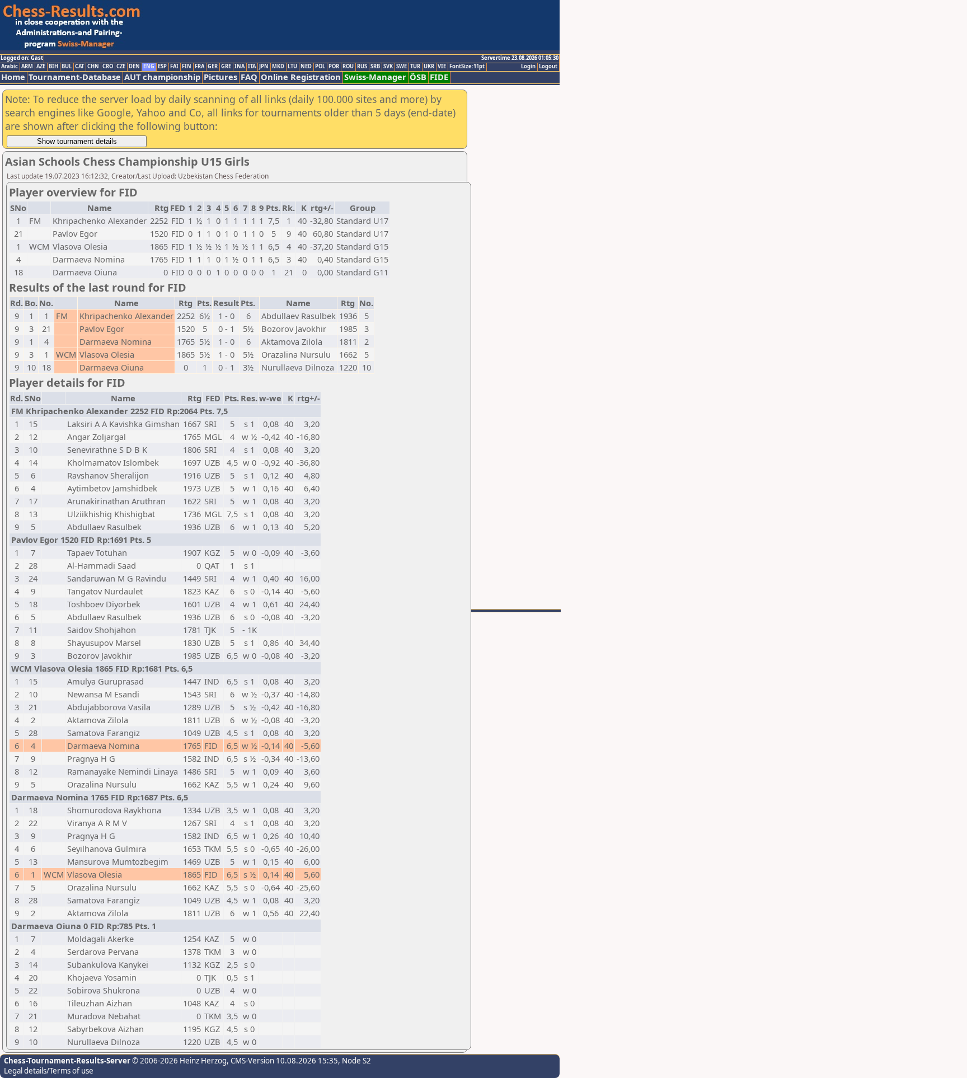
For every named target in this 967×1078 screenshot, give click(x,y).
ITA (252, 66)
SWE (401, 66)
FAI (174, 66)
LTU (292, 66)
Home (13, 77)
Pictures (220, 77)
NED (306, 66)
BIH (53, 66)
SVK (388, 66)
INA (239, 66)
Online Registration (301, 77)
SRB (375, 66)
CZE (120, 66)
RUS (362, 66)
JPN (264, 66)
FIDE (439, 77)
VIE (442, 66)
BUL (67, 66)
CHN (93, 66)
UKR (429, 66)
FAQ (249, 77)
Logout (548, 66)
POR (333, 66)
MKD (278, 66)
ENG (148, 66)
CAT (79, 66)
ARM (27, 66)
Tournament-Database (75, 77)
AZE (40, 66)
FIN (186, 66)
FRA (199, 66)
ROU (348, 66)
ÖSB (418, 77)
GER (213, 66)
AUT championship (162, 77)
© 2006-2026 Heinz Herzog (178, 1061)
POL (320, 66)
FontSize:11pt (467, 66)
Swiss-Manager (375, 77)
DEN (134, 66)
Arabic (9, 66)
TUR (415, 66)
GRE (226, 66)
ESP (162, 66)
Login (528, 66)
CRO (107, 66)
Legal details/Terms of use (48, 1071)
